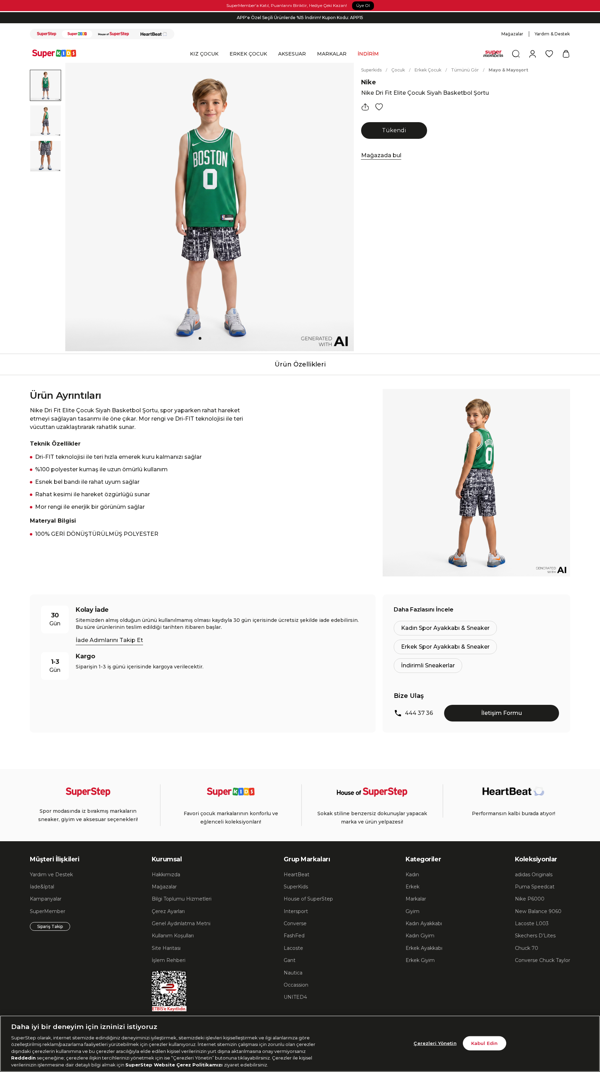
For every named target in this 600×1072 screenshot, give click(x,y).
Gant (289, 960)
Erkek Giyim (420, 960)
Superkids (371, 70)
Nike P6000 (529, 899)
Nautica (293, 973)
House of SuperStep (308, 899)
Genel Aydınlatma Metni (181, 923)
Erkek (412, 887)
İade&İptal (42, 887)
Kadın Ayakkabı (424, 923)
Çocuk (398, 70)
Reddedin (23, 1058)
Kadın (412, 874)
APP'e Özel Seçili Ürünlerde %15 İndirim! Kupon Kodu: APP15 (300, 17)
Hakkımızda (166, 874)
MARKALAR (332, 54)
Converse (295, 923)
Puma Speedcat (535, 887)
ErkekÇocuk (428, 70)
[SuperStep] (46, 34)
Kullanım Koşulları (173, 935)
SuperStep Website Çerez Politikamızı (174, 1064)
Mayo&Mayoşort (508, 70)
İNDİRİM (368, 54)
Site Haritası (166, 948)
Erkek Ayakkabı (424, 948)
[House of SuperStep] (113, 34)
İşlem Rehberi (168, 960)
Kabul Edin (484, 1043)
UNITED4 (295, 997)
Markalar (416, 899)
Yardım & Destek (552, 33)
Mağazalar (512, 33)
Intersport (296, 911)
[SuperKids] (77, 34)
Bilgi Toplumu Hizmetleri (181, 899)
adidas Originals (533, 874)
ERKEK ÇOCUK (248, 54)
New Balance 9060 (538, 911)
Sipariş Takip (50, 926)
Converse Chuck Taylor (542, 960)
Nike (368, 82)
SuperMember (47, 911)
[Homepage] (57, 54)
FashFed (294, 935)
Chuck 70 (526, 948)
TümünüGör (465, 70)
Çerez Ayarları (168, 911)
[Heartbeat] (154, 34)
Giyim (412, 911)
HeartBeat (296, 874)
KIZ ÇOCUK (204, 54)
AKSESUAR (292, 54)
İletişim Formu (501, 713)
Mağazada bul (381, 155)
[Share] (365, 107)
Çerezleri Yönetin (435, 1043)
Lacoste (293, 948)
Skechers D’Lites (535, 935)
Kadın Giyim (420, 935)
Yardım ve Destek (51, 874)
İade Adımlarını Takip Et (109, 640)
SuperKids (296, 887)
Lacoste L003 (532, 923)
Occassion (296, 985)
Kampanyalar (45, 899)
